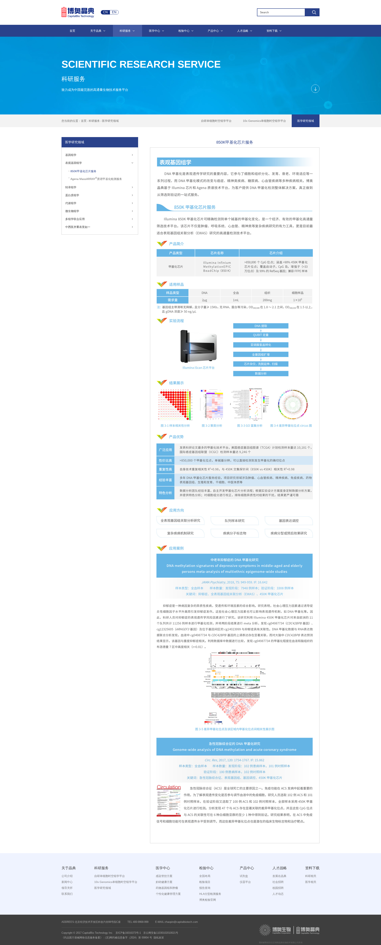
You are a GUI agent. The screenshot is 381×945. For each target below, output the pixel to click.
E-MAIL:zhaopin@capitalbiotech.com (176, 921)
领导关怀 (67, 887)
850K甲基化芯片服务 (83, 171)
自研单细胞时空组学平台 (216, 120)
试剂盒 (244, 876)
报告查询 (204, 887)
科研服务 (94, 120)
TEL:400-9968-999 (137, 921)
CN (105, 12)
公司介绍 (67, 876)
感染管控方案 (164, 876)
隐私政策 (159, 937)
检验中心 (206, 868)
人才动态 (278, 893)
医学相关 (310, 882)
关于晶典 (69, 868)
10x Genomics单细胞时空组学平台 (264, 120)
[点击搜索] (312, 12)
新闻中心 (67, 882)
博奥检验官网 (207, 899)
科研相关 (310, 876)
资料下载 (312, 868)
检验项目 (204, 882)
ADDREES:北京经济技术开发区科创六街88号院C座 (91, 921)
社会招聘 (278, 882)
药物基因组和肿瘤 (167, 887)
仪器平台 (245, 882)
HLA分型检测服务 (210, 893)
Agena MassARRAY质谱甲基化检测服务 (96, 179)
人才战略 (279, 868)
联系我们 (67, 893)
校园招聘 (278, 887)
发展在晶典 (279, 876)
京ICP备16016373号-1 (128, 932)
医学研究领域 (110, 120)
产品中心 (247, 868)
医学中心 (163, 868)
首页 (84, 120)
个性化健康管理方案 (168, 893)
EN (114, 12)
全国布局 (204, 876)
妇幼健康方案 (164, 882)
